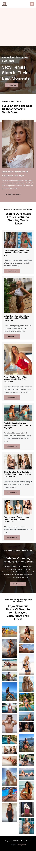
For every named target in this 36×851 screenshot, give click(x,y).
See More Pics (12, 271)
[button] (11, 85)
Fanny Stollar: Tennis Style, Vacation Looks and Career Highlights (16, 379)
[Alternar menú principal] (32, 4)
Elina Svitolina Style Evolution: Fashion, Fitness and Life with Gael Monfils (17, 474)
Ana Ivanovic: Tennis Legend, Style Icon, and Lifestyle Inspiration (17, 519)
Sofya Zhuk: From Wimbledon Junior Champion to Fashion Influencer (17, 318)
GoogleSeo (22, 845)
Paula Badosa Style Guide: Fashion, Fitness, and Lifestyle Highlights (17, 425)
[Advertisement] (18, 27)
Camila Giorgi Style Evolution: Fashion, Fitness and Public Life (17, 252)
